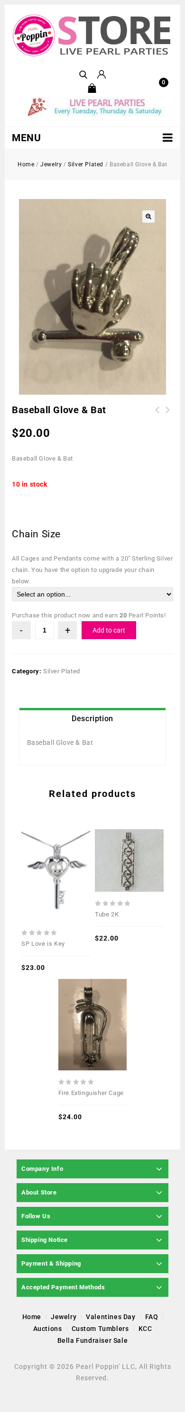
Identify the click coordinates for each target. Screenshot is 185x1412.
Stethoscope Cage (157, 415)
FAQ (151, 1317)
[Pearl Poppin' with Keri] (92, 35)
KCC (145, 1328)
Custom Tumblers (100, 1328)
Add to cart (108, 630)
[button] (148, 216)
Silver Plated (85, 164)
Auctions (47, 1328)
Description (92, 718)
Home (26, 164)
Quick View (41, 849)
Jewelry (51, 164)
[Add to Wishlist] (56, 849)
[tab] (92, 719)
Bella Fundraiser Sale (92, 1340)
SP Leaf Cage (168, 415)
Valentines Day (110, 1317)
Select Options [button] (70, 849)
